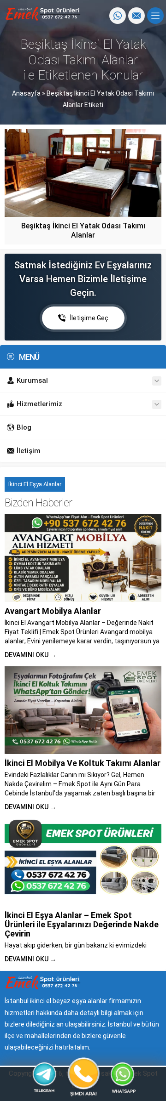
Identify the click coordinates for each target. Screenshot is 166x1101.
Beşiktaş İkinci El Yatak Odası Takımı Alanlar (83, 230)
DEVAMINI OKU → (30, 654)
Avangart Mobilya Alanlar (53, 611)
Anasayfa (26, 93)
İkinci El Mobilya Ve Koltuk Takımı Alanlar (82, 763)
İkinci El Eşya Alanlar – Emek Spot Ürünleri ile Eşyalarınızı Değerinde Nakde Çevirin (82, 924)
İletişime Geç (89, 318)
